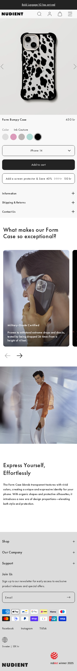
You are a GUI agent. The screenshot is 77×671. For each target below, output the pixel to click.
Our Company (12, 552)
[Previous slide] (7, 355)
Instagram (27, 628)
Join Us (7, 574)
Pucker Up (21, 137)
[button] (39, 14)
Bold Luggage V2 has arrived (38, 4)
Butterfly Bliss (30, 137)
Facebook (8, 628)
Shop (5, 541)
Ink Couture (38, 137)
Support (7, 563)
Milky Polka (5, 137)
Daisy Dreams (13, 137)
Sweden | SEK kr (10, 646)
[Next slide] (19, 355)
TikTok (43, 628)
